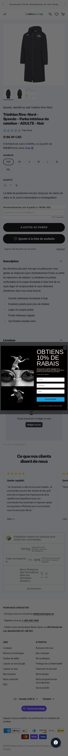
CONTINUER (50, 399)
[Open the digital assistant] (56, 743)
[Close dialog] (65, 348)
